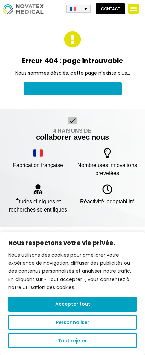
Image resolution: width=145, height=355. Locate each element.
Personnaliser (72, 322)
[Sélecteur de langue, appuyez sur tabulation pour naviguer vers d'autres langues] (78, 9)
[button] (133, 9)
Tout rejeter (72, 340)
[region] (72, 293)
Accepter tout (72, 304)
